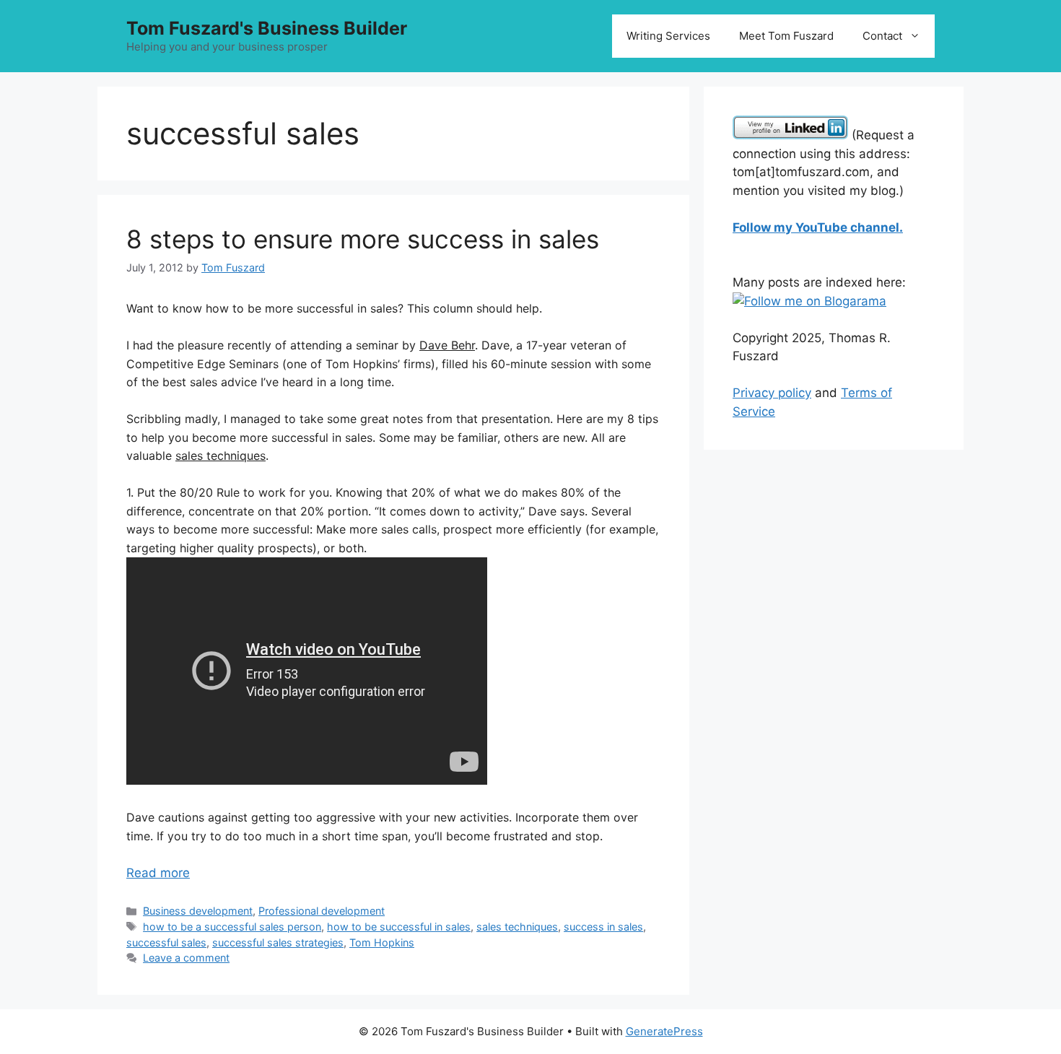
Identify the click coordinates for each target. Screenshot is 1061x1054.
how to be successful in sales (399, 926)
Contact (882, 36)
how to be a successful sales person (232, 926)
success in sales (603, 926)
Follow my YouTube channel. (818, 227)
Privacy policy (772, 393)
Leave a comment (186, 957)
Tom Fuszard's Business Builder (266, 28)
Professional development (321, 911)
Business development (198, 911)
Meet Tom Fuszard (786, 36)
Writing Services (668, 36)
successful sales (166, 942)
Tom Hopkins (381, 942)
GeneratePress (664, 1031)
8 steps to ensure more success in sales (362, 239)
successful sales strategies (278, 942)
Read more (158, 873)
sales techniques (517, 926)
